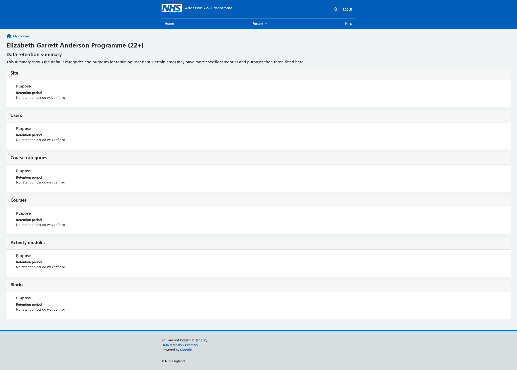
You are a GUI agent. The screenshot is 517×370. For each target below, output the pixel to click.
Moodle (186, 350)
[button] (336, 9)
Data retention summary (180, 345)
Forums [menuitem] (258, 24)
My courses (21, 36)
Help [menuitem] (348, 24)
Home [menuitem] (169, 24)
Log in (201, 340)
